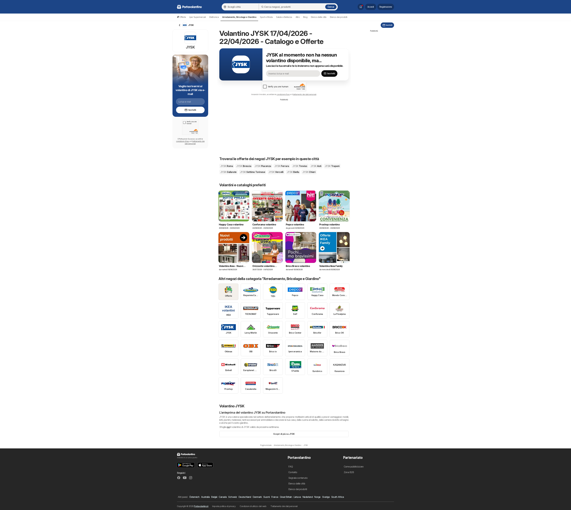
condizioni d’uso (283, 94)
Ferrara (282, 166)
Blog (305, 17)
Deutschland (245, 496)
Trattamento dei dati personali (284, 506)
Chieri (309, 171)
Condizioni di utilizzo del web (253, 506)
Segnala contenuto (298, 477)
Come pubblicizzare (354, 466)
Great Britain (286, 496)
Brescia (243, 166)
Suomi (266, 496)
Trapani (332, 166)
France (274, 496)
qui (228, 426)
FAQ (290, 466)
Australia (205, 496)
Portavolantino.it (201, 506)
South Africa (337, 496)
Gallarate (229, 171)
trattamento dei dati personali (304, 94)
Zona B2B (349, 472)
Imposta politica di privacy (224, 506)
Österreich (194, 496)
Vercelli (276, 171)
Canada (223, 496)
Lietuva (297, 496)
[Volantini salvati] (361, 7)
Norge (317, 496)
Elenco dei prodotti (338, 17)
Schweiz (232, 496)
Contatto (292, 472)
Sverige (326, 496)
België (214, 496)
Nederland (307, 496)
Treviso (300, 166)
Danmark (257, 496)
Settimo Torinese (252, 171)
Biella (293, 171)
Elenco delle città (318, 17)
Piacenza (263, 166)
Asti (316, 166)
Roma (227, 166)
